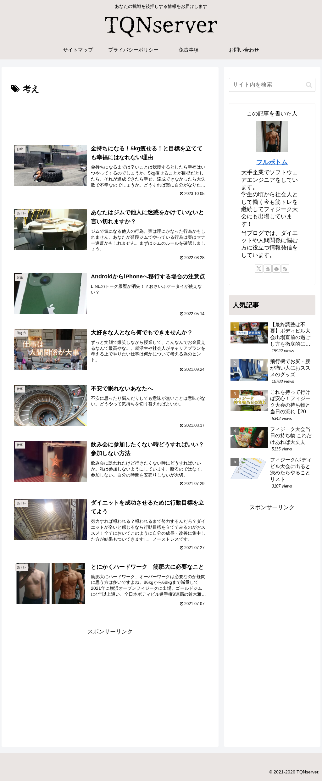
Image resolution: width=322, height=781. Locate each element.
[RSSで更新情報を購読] (285, 269)
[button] (308, 84)
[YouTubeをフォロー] (268, 269)
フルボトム (272, 162)
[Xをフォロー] (259, 269)
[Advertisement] (110, 115)
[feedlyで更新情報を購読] (276, 269)
